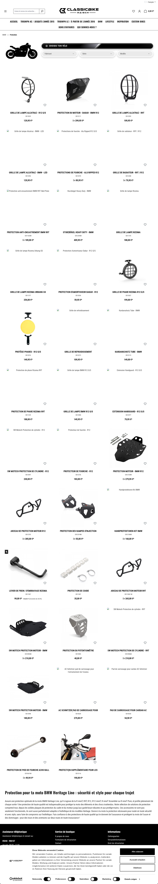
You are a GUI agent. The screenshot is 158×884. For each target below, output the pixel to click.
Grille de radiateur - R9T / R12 (128, 172)
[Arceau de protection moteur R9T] (128, 568)
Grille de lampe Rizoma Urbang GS (28, 292)
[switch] (71, 879)
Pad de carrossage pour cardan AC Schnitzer (128, 710)
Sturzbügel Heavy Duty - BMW (78, 232)
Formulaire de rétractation (65, 840)
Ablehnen (137, 868)
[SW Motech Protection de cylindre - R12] (28, 448)
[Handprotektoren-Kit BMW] (128, 508)
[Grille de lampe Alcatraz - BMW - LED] (28, 149)
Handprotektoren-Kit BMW (128, 531)
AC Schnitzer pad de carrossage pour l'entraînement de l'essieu (78, 710)
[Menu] (5, 11)
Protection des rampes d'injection (78, 531)
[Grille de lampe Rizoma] (128, 209)
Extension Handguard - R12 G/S (128, 411)
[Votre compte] (139, 11)
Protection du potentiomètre (78, 650)
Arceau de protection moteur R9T (128, 590)
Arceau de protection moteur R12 (28, 531)
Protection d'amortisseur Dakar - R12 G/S (78, 292)
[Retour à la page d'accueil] (79, 10)
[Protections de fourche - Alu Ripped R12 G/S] (78, 149)
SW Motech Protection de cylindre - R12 (28, 471)
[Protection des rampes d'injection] (78, 508)
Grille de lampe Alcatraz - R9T (128, 112)
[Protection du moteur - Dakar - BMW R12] (78, 90)
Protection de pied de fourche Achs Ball (28, 770)
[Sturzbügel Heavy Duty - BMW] (78, 209)
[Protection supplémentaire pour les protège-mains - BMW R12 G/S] (78, 747)
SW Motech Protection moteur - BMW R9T (28, 650)
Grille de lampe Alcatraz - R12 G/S (28, 112)
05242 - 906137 (8, 841)
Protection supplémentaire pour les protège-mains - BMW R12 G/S (78, 770)
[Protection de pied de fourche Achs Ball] (28, 747)
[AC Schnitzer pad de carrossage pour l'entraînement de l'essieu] (78, 687)
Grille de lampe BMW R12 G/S (78, 411)
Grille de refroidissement (78, 351)
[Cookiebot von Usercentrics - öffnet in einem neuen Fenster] (16, 879)
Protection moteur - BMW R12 (128, 471)
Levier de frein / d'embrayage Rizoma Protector (28, 590)
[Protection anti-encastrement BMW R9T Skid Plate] (28, 209)
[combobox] (26, 11)
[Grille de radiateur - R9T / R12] (128, 149)
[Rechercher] (42, 11)
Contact (58, 843)
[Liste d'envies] (134, 11)
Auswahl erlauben (137, 860)
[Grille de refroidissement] (78, 329)
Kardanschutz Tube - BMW (128, 351)
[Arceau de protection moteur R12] (28, 508)
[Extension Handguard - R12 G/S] (128, 388)
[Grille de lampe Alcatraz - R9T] (128, 90)
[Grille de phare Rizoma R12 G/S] (128, 269)
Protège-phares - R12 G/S (28, 351)
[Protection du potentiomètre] (78, 627)
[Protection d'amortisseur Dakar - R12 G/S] (78, 269)
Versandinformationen (117, 840)
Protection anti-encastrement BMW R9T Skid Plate (28, 232)
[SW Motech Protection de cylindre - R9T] (128, 627)
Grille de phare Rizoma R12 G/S (128, 292)
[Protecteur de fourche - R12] (78, 448)
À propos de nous (62, 836)
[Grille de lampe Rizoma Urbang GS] (28, 269)
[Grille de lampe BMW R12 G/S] (78, 388)
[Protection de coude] (78, 568)
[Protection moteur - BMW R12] (128, 448)
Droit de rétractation (116, 843)
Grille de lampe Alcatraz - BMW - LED (28, 172)
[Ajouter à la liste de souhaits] (44, 105)
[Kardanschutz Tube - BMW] (128, 329)
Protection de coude (78, 590)
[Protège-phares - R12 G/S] (28, 329)
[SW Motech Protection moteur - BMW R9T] (28, 627)
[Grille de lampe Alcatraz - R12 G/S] (28, 90)
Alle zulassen (137, 852)
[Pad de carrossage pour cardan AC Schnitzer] (128, 687)
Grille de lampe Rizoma (128, 232)
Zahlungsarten (113, 836)
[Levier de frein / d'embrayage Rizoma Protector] (28, 568)
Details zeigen (131, 879)
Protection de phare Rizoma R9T (28, 411)
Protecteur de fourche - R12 (78, 471)
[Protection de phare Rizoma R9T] (28, 388)
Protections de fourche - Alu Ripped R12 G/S (78, 172)
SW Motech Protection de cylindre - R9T (128, 650)
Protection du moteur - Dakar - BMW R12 (78, 112)
